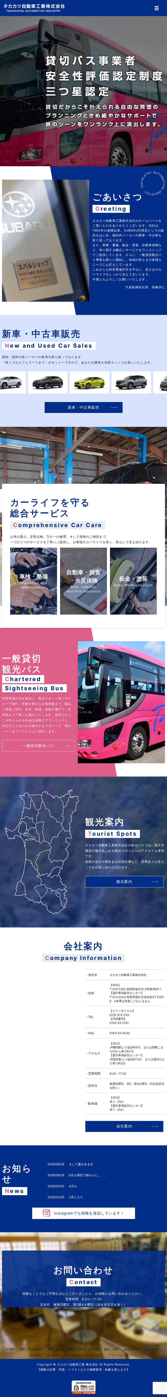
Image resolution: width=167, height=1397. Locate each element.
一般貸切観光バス (38, 746)
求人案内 (52, 1355)
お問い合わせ (72, 1355)
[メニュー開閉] (157, 8)
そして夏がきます (81, 1164)
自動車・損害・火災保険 (83, 1349)
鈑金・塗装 (111, 1349)
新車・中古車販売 (83, 407)
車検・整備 (55, 1349)
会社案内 (124, 1126)
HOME (10, 1349)
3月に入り (76, 1197)
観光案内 (124, 881)
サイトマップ (94, 1355)
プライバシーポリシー (123, 1355)
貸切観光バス (132, 1349)
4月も (73, 1186)
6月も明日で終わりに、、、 (88, 1175)
